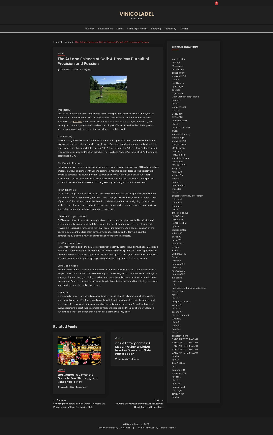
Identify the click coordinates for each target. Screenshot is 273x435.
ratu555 (176, 328)
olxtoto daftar (179, 229)
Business (89, 28)
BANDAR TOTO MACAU (185, 339)
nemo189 (177, 171)
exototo (176, 89)
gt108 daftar (178, 147)
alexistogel (177, 161)
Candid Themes (168, 427)
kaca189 (176, 376)
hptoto (175, 226)
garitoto (176, 62)
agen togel (177, 86)
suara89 (176, 325)
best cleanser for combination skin (189, 287)
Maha (136, 359)
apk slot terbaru (180, 335)
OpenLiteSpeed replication (185, 96)
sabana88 (177, 233)
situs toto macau (180, 158)
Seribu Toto (178, 113)
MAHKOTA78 (179, 164)
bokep (175, 103)
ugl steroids (177, 219)
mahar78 (176, 240)
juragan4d (177, 168)
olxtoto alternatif (180, 315)
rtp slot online (179, 144)
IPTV (174, 366)
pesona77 (177, 311)
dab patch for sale (181, 301)
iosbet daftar (178, 59)
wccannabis (178, 69)
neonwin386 (178, 264)
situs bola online (180, 212)
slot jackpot (197, 195)
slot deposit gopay (181, 134)
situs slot (176, 188)
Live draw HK (179, 253)
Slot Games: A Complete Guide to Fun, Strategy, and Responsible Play (78, 378)
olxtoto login (178, 137)
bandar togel (178, 386)
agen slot (176, 383)
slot (174, 284)
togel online (178, 93)
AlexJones (86, 69)
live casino (177, 277)
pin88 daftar (178, 83)
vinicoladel (136, 14)
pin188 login (178, 216)
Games (120, 28)
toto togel (177, 199)
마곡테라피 (177, 117)
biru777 (176, 209)
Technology (170, 28)
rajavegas (177, 281)
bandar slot (177, 151)
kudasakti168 (179, 76)
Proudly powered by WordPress (114, 427)
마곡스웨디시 (179, 363)
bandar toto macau (181, 195)
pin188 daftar (179, 223)
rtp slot (175, 110)
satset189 (177, 175)
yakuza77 (177, 305)
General (184, 28)
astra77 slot (178, 393)
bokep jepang (179, 72)
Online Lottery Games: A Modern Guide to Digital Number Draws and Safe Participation (133, 348)
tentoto (176, 79)
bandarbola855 (180, 120)
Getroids (176, 257)
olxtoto (175, 124)
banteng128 (178, 369)
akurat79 (176, 267)
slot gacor (177, 202)
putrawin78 (178, 243)
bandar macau (179, 185)
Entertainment (105, 28)
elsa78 (175, 322)
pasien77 (176, 236)
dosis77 (176, 308)
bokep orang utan (181, 127)
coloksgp (176, 260)
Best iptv (176, 318)
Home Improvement (137, 28)
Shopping (156, 28)
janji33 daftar (178, 154)
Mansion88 (177, 65)
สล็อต (175, 130)
